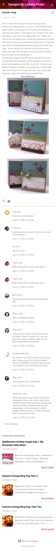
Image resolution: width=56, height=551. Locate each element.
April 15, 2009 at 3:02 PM (23, 238)
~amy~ (15, 262)
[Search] (52, 5)
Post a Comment (11, 423)
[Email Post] (8, 202)
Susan (15, 329)
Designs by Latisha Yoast (26, 4)
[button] (52, 13)
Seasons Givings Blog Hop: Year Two (22, 506)
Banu (15, 377)
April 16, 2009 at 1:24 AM (23, 385)
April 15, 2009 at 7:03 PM (23, 345)
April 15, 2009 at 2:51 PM (23, 220)
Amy (15, 211)
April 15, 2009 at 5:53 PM (23, 305)
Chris (24, 39)
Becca (15, 294)
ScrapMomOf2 (18, 353)
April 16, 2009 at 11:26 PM (24, 417)
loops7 (33, 546)
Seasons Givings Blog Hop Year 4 (20, 476)
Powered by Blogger (29, 541)
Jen (49, 36)
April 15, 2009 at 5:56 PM (23, 321)
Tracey (15, 313)
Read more (48, 467)
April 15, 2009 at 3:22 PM (23, 254)
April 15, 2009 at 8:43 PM (23, 369)
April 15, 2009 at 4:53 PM (23, 271)
